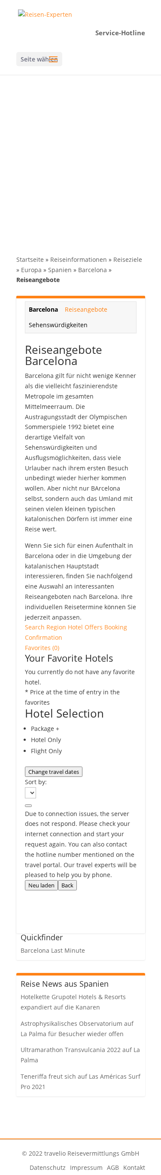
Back (67, 885)
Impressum (86, 1167)
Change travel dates (53, 772)
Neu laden (41, 885)
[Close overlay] (28, 805)
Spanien (60, 270)
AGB (113, 1167)
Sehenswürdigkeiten (58, 325)
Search (35, 627)
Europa (31, 270)
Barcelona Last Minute (53, 950)
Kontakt (134, 1167)
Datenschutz (48, 1167)
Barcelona (92, 270)
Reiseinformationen (78, 259)
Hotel (76, 627)
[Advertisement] (80, 159)
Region (57, 627)
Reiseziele (127, 259)
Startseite (30, 259)
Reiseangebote (86, 309)
